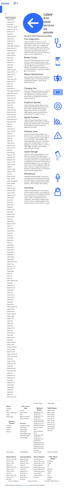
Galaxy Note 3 (10, 252)
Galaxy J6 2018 (11, 131)
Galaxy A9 (9, 124)
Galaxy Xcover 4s (11, 98)
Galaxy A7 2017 (11, 155)
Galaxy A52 (10, 283)
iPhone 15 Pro (10, 461)
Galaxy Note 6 (10, 257)
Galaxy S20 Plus (11, 74)
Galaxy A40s (10, 228)
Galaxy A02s (10, 24)
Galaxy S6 (9, 185)
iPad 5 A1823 (51, 412)
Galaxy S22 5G (11, 351)
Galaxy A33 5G (11, 295)
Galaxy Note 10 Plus (12, 93)
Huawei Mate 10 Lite (39, 461)
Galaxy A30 (10, 200)
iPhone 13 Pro (10, 477)
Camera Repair (24, 437)
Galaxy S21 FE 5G (11, 396)
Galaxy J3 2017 (11, 148)
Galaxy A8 (9, 140)
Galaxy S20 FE (11, 38)
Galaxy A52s (10, 299)
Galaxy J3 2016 (11, 178)
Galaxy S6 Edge (11, 183)
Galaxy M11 (10, 65)
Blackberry (50, 461)
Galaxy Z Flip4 (10, 309)
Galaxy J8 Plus (11, 216)
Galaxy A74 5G (11, 328)
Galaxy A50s (10, 240)
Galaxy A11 (10, 219)
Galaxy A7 (9, 126)
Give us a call (25, 485)
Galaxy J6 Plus (11, 209)
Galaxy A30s (10, 238)
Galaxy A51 (10, 86)
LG (48, 467)
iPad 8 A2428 (51, 428)
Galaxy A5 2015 (11, 195)
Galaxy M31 (10, 304)
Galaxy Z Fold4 (11, 349)
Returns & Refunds (25, 416)
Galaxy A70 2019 (11, 112)
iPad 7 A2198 (51, 422)
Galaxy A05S (10, 392)
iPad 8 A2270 (51, 424)
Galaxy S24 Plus (11, 368)
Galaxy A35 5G (11, 378)
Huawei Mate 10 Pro (39, 463)
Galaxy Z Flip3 (10, 311)
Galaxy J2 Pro (10, 268)
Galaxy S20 (10, 76)
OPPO (49, 473)
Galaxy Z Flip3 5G (11, 314)
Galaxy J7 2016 (11, 162)
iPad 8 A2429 (51, 426)
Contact (22, 410)
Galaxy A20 (10, 202)
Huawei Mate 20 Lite (39, 467)
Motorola (49, 469)
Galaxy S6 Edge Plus (12, 181)
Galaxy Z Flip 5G (11, 55)
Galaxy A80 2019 (11, 110)
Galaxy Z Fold (10, 344)
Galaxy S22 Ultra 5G (12, 356)
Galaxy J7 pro (10, 264)
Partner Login (9, 416)
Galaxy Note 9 (10, 129)
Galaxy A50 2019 (11, 114)
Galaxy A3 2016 (11, 176)
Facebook (8, 425)
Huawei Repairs (38, 452)
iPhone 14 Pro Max (11, 467)
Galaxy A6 (9, 133)
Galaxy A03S (10, 290)
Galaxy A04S (10, 387)
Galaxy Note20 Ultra (12, 280)
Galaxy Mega (10, 271)
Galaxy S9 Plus (11, 136)
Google (49, 463)
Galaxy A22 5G (11, 22)
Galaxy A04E (10, 385)
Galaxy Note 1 (10, 247)
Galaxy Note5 (10, 197)
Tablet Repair (23, 427)
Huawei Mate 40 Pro (39, 471)
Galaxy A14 (10, 373)
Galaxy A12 (10, 34)
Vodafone (49, 477)
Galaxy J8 (9, 278)
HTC (48, 465)
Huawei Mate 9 (38, 473)
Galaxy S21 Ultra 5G (12, 27)
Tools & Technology (11, 412)
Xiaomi (49, 479)
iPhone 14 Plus (10, 471)
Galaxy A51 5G (11, 62)
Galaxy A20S (10, 221)
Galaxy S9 (9, 138)
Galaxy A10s (10, 204)
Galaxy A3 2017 (11, 159)
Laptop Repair (23, 429)
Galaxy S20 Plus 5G (12, 72)
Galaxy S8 (9, 150)
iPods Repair (23, 431)
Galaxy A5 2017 (11, 157)
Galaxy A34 (10, 325)
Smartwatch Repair (25, 435)
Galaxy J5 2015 (11, 193)
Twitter (8, 429)
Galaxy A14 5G (11, 375)
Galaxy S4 (9, 242)
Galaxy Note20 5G (12, 50)
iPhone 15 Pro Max (11, 459)
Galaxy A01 (10, 207)
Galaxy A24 (10, 380)
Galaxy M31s (10, 57)
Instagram (8, 427)
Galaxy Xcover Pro (12, 79)
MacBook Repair (38, 403)
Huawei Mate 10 (38, 459)
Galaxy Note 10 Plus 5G (13, 91)
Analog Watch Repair (25, 433)
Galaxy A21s (10, 60)
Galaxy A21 (10, 233)
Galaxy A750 (10, 19)
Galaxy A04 (10, 389)
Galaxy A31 (10, 235)
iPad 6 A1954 (51, 416)
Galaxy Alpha (10, 245)
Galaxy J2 (9, 276)
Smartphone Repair (25, 425)
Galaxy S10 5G (11, 100)
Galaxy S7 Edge (11, 169)
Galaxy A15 (10, 394)
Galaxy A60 (10, 212)
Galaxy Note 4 (10, 231)
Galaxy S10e (10, 107)
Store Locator (23, 412)
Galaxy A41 (10, 67)
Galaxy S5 (9, 226)
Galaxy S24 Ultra (11, 370)
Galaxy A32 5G (11, 285)
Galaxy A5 (9, 174)
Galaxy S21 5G (11, 31)
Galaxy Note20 (11, 53)
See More (36, 450)
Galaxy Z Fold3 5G (12, 347)
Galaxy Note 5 (10, 254)
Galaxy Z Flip (10, 318)
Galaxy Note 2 (10, 249)
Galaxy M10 (10, 302)
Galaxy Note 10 (11, 95)
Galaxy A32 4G (11, 287)
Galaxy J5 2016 (11, 164)
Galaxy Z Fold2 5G (12, 48)
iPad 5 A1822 (51, 410)
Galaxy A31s (10, 323)
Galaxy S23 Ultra (11, 363)
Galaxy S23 (10, 359)
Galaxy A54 (10, 340)
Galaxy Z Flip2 (10, 316)
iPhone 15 (9, 465)
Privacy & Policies (32, 481)
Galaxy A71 (10, 83)
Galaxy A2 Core (11, 266)
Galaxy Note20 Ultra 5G (13, 46)
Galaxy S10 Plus (11, 102)
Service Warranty (24, 418)
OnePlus (49, 471)
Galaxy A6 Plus (11, 214)
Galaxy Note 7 (10, 259)
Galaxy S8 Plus (11, 152)
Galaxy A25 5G (11, 382)
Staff (7, 410)
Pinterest (8, 431)
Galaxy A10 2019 (11, 121)
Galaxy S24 (10, 366)
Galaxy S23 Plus (11, 361)
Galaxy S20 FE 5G (11, 36)
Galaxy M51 (10, 43)
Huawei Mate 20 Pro (39, 469)
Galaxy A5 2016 (11, 188)
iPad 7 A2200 (51, 420)
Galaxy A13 (10, 330)
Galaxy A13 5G (11, 332)
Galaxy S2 (9, 273)
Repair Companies (10, 17)
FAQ (21, 414)
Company (8, 408)
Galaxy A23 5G (11, 337)
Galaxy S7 (9, 166)
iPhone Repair (10, 452)
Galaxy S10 (10, 105)
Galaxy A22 (10, 321)
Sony (48, 475)
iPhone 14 (9, 473)
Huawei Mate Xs (38, 475)
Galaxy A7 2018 (11, 223)
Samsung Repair (24, 452)
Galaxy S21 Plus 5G (12, 29)
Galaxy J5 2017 (11, 145)
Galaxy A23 (10, 335)
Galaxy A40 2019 (11, 117)
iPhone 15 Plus (10, 463)
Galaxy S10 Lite (11, 81)
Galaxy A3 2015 (11, 190)
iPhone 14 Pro (10, 469)
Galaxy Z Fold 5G (11, 342)
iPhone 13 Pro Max (11, 475)
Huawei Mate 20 (38, 465)
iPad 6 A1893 (51, 414)
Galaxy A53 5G (11, 297)
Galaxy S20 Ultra (11, 69)
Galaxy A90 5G (11, 88)
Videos (8, 414)
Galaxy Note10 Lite (12, 306)
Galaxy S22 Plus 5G (12, 354)
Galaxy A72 (10, 292)
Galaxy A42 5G (11, 41)
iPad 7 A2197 (51, 418)
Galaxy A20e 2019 (12, 119)
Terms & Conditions (13, 481)
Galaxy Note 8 (10, 143)
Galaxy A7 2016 (11, 171)
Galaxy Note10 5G (12, 261)
